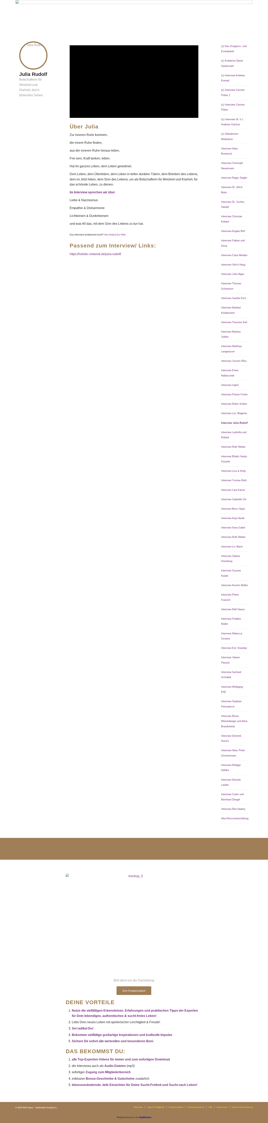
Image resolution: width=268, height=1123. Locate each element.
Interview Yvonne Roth (234, 480)
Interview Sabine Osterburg (230, 559)
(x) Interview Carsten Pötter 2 (233, 92)
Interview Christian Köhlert (231, 219)
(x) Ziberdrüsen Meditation (229, 136)
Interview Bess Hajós (233, 508)
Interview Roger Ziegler (234, 177)
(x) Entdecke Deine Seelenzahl (232, 63)
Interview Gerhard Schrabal (231, 675)
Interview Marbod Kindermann (231, 310)
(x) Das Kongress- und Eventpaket (234, 49)
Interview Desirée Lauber (231, 782)
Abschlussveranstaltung (234, 818)
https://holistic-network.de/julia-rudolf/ (95, 254)
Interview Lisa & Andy (233, 470)
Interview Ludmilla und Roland (233, 435)
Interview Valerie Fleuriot (230, 660)
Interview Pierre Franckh (230, 597)
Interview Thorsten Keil (234, 322)
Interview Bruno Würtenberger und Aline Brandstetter (234, 721)
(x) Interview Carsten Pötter (233, 107)
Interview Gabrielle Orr (233, 499)
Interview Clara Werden (234, 255)
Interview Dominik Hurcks (231, 738)
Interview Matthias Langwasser (231, 349)
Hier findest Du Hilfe (115, 234)
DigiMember (145, 1117)
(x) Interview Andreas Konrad (233, 78)
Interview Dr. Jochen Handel (232, 204)
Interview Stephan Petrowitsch (231, 704)
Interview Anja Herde (232, 518)
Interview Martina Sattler (231, 334)
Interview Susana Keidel (231, 573)
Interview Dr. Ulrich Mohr (231, 190)
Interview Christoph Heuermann (232, 166)
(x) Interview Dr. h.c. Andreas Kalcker (232, 122)
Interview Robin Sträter (234, 403)
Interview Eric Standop (234, 648)
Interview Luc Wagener (234, 413)
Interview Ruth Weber (233, 446)
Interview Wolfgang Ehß (232, 689)
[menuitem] (138, 1107)
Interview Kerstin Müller (234, 585)
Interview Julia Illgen (232, 274)
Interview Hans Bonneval (229, 151)
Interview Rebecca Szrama (231, 636)
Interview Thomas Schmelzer (231, 286)
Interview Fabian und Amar (233, 243)
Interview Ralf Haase (233, 609)
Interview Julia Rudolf (234, 422)
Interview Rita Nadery (233, 808)
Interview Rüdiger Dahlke (231, 768)
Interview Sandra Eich (233, 298)
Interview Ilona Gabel (233, 527)
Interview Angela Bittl (233, 231)
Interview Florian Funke (234, 394)
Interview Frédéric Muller (231, 621)
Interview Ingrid (229, 385)
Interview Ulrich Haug (233, 264)
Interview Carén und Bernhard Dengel (232, 797)
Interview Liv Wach (232, 546)
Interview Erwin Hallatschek (229, 373)
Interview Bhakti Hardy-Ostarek (234, 459)
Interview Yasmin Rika (233, 360)
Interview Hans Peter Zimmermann (233, 753)
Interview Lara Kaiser (233, 489)
